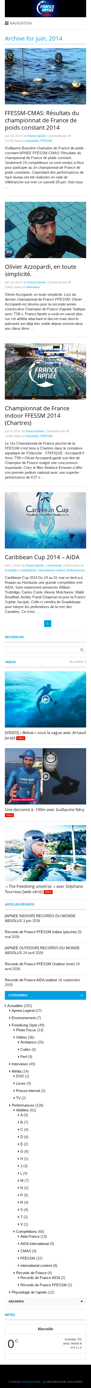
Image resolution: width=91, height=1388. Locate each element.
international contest (51, 570)
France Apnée (36, 136)
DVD (20, 1076)
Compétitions (28, 570)
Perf (23, 1057)
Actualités (32, 141)
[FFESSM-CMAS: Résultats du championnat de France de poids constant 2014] (45, 76)
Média (16, 1071)
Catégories (17, 995)
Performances (75, 570)
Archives (16, 1301)
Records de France (31, 1273)
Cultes (25, 1049)
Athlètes (22, 1110)
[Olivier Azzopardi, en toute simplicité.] (45, 230)
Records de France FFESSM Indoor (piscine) (41, 932)
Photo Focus (26, 1030)
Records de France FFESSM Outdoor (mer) (40, 964)
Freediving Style (24, 1025)
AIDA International (34, 1244)
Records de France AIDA (40, 1278)
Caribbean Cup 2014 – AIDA (42, 557)
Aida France (30, 1236)
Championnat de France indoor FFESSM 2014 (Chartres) (37, 415)
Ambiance (28, 1042)
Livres (21, 1083)
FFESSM (46, 141)
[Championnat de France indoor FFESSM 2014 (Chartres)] (45, 371)
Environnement (24, 1018)
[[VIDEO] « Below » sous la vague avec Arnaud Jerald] (45, 699)
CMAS (25, 1251)
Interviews (33, 287)
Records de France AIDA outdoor (31, 980)
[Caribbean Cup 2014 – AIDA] (45, 520)
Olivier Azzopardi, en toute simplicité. (40, 270)
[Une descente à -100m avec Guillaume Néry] (45, 776)
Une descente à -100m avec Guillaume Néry (44, 809)
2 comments (54, 565)
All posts (76, 661)
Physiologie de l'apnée (29, 1292)
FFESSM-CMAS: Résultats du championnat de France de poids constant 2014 (42, 120)
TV (18, 1098)
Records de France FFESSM (43, 1285)
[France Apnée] (45, 15)
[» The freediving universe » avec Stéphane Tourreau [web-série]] (45, 853)
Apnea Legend (23, 1010)
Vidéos (10, 662)
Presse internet (28, 1091)
